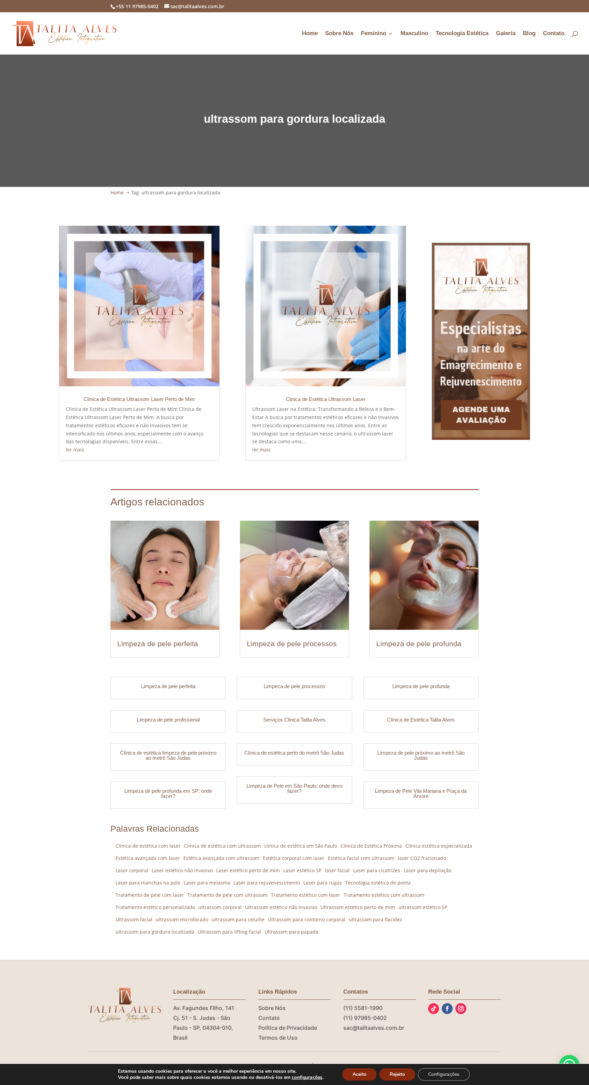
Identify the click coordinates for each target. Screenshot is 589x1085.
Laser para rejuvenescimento (266, 882)
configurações (307, 1077)
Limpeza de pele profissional (168, 720)
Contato (553, 33)
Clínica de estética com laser (148, 846)
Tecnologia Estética (462, 33)
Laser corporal (132, 870)
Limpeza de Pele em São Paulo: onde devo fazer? (294, 788)
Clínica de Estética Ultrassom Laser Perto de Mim (139, 399)
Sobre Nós (339, 33)
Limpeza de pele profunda (419, 644)
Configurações (443, 1074)
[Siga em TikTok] (433, 1008)
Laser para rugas (322, 882)
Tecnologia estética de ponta (378, 882)
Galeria (505, 33)
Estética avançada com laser (148, 858)
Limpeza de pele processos (292, 644)
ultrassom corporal (220, 907)
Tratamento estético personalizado (155, 907)
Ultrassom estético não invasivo (281, 907)
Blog (529, 33)
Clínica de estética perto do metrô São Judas (294, 753)
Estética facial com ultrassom (361, 858)
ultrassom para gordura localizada (155, 931)
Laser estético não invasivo (182, 870)
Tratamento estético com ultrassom (384, 895)
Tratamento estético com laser (305, 895)
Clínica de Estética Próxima (371, 846)
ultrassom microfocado (182, 919)
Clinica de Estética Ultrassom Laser (325, 399)
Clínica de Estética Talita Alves (421, 720)
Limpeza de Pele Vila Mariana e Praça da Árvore (421, 793)
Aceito (359, 1074)
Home (310, 33)
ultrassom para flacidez (375, 919)
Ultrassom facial (134, 919)
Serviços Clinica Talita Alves (294, 720)
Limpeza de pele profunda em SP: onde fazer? (168, 793)
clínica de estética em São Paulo (300, 846)
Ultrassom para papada (291, 931)
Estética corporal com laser (293, 858)
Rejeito (397, 1074)
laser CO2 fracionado (422, 858)
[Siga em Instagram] (460, 1008)
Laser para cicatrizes (376, 870)
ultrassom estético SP (422, 907)
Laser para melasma (207, 882)
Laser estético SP (302, 870)
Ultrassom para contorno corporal (306, 919)
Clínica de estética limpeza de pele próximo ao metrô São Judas (168, 755)
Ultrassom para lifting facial (229, 931)
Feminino (373, 33)
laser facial (337, 870)
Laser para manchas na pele (148, 882)
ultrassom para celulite (238, 919)
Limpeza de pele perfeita (157, 644)
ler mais (75, 449)
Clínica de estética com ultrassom (222, 846)
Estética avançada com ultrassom (221, 858)
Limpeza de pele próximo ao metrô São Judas (421, 755)
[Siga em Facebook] (447, 1008)
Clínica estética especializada (438, 846)
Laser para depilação (427, 870)
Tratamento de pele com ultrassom (227, 895)
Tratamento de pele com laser (150, 895)
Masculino (414, 33)
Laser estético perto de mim (248, 870)
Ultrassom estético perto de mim (357, 907)
